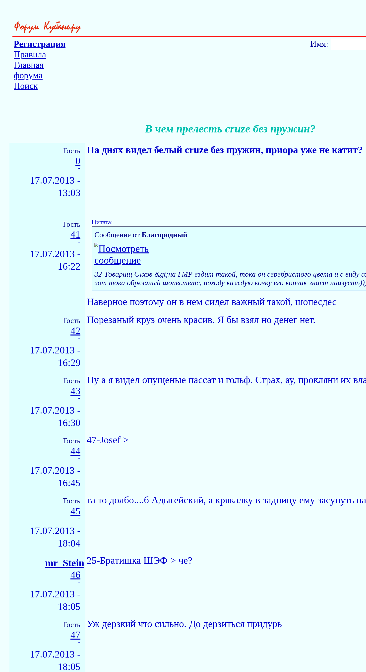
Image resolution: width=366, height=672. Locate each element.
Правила (30, 54)
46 (75, 574)
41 (75, 234)
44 (75, 451)
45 (75, 511)
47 (75, 635)
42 (75, 331)
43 (75, 391)
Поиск (26, 86)
